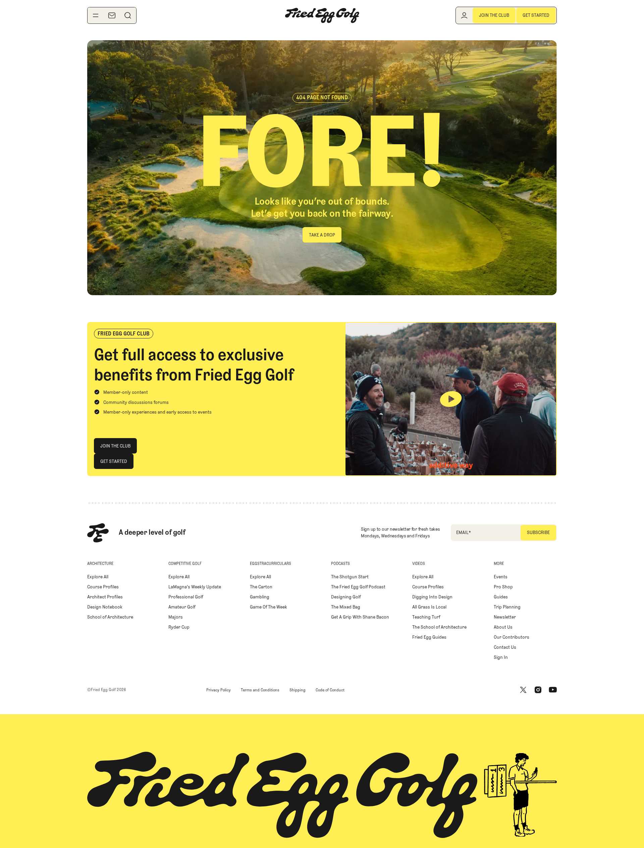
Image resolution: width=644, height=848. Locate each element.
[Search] (128, 15)
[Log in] (464, 15)
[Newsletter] (111, 15)
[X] (523, 690)
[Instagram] (538, 690)
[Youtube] (553, 690)
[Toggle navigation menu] (95, 15)
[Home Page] (322, 15)
